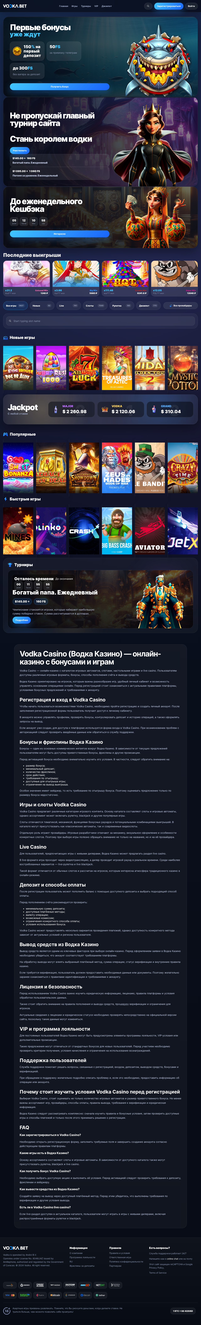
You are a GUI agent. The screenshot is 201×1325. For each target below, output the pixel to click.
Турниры (86, 6)
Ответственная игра (120, 1257)
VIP (96, 6)
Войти (191, 6)
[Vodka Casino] (15, 6)
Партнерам (115, 1265)
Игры (75, 6)
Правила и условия (119, 1253)
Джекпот (107, 6)
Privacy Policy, (156, 1267)
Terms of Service (157, 1272)
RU (71, 1261)
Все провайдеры (183, 305)
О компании (76, 1253)
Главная (63, 6)
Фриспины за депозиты (82, 1265)
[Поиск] (148, 6)
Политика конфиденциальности (126, 1261)
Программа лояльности (82, 1257)
